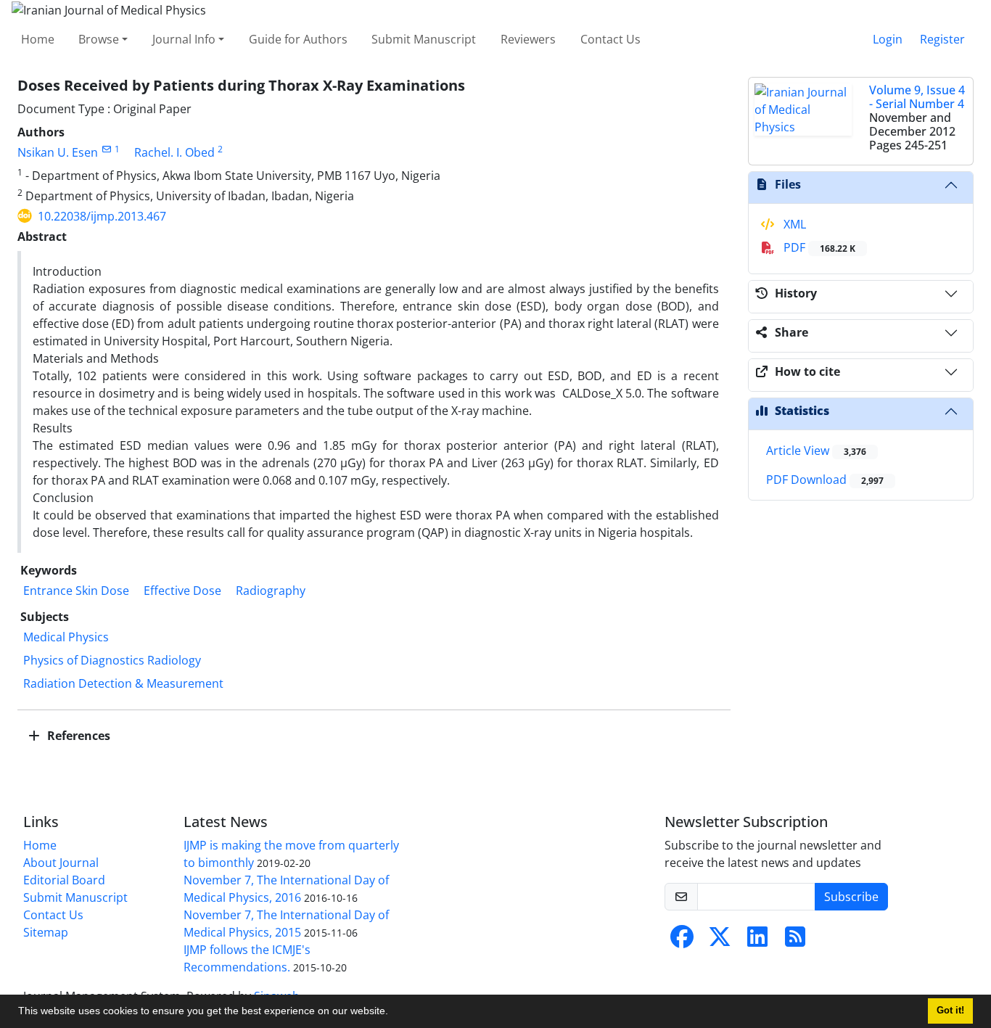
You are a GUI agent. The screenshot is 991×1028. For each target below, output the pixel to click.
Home (37, 39)
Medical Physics (66, 637)
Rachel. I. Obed (174, 152)
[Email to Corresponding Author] (106, 149)
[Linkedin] (757, 941)
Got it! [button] (950, 1011)
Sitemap (45, 932)
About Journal (61, 863)
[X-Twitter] (719, 941)
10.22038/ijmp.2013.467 (102, 216)
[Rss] (795, 941)
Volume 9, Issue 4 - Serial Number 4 (917, 97)
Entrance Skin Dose (76, 591)
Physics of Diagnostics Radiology (112, 660)
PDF (818, 247)
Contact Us (610, 39)
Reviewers (528, 39)
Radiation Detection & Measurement (123, 683)
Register (942, 39)
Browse (98, 39)
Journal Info (183, 39)
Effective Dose (182, 591)
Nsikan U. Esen (57, 152)
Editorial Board (64, 880)
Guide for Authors (298, 39)
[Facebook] (682, 941)
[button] (393, 1013)
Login (887, 39)
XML (793, 224)
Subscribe (851, 897)
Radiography (270, 591)
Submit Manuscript (423, 39)
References (77, 736)
